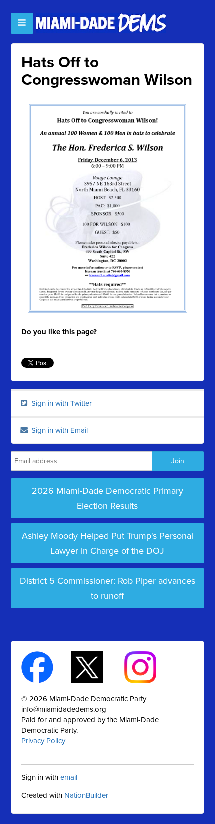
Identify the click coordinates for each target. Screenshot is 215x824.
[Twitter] (95, 666)
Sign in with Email (59, 430)
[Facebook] (46, 666)
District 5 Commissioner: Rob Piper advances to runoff (108, 588)
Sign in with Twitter (61, 403)
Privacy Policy (44, 740)
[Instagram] (149, 666)
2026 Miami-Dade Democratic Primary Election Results (108, 498)
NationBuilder (86, 795)
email (69, 777)
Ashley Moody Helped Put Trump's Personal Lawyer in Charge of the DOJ (108, 543)
